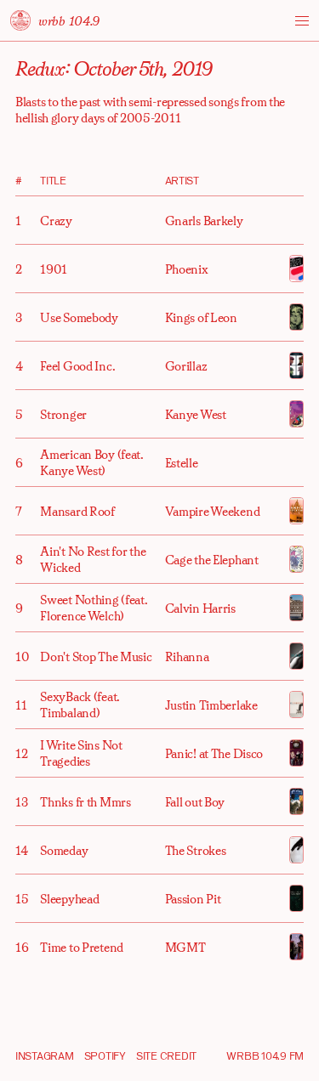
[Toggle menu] (302, 20)
